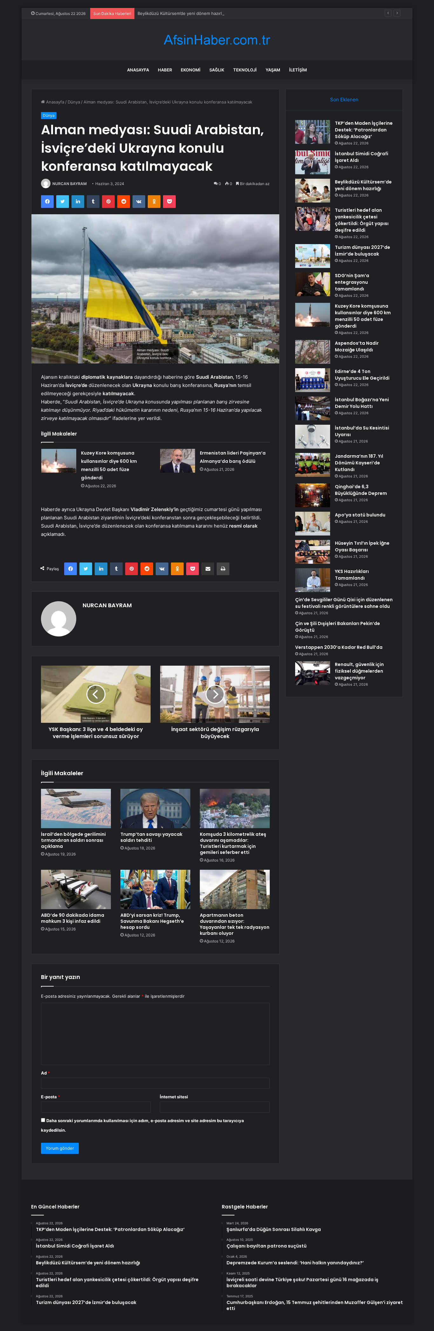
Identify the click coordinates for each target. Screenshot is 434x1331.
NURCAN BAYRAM (69, 183)
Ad (45, 1072)
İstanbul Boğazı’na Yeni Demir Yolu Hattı (362, 402)
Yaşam (273, 69)
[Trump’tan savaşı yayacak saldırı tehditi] (155, 808)
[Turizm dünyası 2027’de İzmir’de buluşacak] (312, 256)
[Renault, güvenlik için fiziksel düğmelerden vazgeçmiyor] (312, 673)
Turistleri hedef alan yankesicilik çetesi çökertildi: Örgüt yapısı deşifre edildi (362, 220)
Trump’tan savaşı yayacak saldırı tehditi (151, 837)
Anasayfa (138, 69)
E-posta (50, 1096)
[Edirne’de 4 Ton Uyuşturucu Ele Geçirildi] (312, 380)
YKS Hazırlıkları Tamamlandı (352, 574)
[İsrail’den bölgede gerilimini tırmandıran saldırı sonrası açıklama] (76, 808)
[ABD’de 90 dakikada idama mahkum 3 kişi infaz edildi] (76, 889)
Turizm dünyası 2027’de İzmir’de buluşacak (362, 250)
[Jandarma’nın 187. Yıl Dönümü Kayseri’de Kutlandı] (312, 465)
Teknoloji (245, 69)
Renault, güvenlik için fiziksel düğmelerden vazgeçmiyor (359, 671)
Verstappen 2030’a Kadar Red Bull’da (339, 647)
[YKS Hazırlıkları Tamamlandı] (312, 580)
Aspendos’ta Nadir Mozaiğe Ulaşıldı (357, 346)
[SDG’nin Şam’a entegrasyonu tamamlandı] (312, 284)
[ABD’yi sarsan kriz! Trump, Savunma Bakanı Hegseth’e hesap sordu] (155, 889)
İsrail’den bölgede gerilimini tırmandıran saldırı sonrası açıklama (73, 840)
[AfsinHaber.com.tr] (217, 40)
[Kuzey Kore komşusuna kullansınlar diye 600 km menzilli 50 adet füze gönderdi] (58, 461)
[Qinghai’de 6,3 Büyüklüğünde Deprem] (312, 495)
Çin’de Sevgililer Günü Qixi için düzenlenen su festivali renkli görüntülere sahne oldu (344, 602)
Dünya (74, 101)
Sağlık (216, 69)
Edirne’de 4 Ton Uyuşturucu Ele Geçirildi (362, 374)
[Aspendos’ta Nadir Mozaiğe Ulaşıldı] (312, 352)
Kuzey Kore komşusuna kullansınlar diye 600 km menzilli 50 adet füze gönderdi (363, 316)
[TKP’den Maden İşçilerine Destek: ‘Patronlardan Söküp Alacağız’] (312, 132)
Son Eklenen (344, 99)
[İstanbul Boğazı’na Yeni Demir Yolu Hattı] (312, 408)
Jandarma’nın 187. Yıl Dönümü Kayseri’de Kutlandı (359, 463)
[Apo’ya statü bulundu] (312, 524)
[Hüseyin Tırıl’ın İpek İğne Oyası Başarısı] (312, 552)
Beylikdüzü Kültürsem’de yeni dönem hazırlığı (182, 13)
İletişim (298, 69)
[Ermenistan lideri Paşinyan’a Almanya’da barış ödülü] (177, 461)
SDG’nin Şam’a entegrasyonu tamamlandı (352, 282)
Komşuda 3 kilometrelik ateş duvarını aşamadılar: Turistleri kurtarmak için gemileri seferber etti (233, 843)
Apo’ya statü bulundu (360, 515)
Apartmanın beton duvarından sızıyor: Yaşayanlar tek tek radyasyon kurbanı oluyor (234, 924)
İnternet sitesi (174, 1096)
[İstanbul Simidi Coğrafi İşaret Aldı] (312, 162)
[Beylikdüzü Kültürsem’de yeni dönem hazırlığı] (312, 191)
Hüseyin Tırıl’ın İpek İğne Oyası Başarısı (362, 546)
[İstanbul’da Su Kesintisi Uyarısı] (312, 437)
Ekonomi (190, 69)
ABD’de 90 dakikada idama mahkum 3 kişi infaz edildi (72, 918)
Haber (165, 69)
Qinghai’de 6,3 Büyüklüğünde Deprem (361, 489)
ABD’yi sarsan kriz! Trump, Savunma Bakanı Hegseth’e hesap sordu (152, 921)
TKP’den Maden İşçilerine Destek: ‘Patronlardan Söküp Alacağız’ (364, 130)
